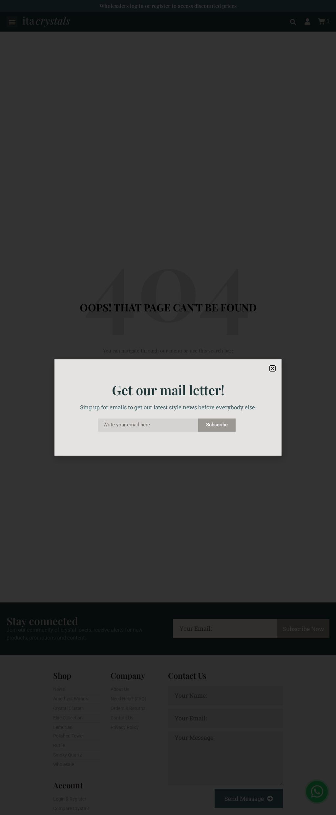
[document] (168, 407)
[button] (272, 368)
